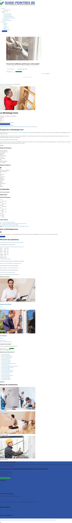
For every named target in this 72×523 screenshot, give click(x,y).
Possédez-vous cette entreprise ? (6, 85)
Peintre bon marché (7, 20)
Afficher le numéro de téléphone (4, 192)
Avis (26, 127)
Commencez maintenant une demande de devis (8, 139)
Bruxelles (5, 23)
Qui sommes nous (7, 10)
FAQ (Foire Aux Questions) (32, 127)
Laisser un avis (2, 236)
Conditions (26, 520)
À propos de (2, 127)
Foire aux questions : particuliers (6, 510)
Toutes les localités (3, 491)
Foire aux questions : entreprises (6, 511)
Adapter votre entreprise (4, 504)
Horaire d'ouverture (22, 127)
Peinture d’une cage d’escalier (9, 18)
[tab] (36, 242)
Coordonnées (15, 127)
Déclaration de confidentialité (17, 520)
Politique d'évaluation (52, 520)
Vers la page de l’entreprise (28, 77)
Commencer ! (11, 348)
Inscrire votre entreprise (4, 500)
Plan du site (9, 520)
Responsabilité (31, 520)
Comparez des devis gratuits (5, 478)
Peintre (3, 12)
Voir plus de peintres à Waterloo (6, 342)
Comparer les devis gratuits (5, 124)
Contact (1, 512)
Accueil (3, 8)
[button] (12, 242)
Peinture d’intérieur (7, 15)
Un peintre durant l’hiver (8, 16)
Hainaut (5, 24)
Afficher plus (2, 381)
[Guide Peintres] (17, 5)
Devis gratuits (4, 31)
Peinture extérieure (7, 14)
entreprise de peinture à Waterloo (17, 132)
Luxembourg (6, 27)
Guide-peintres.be (3, 520)
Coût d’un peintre (5, 19)
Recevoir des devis (3, 498)
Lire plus (1, 145)
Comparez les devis (19, 71)
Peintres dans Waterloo (7, 84)
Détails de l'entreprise (9, 127)
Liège (5, 26)
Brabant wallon (6, 30)
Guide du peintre (5, 11)
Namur (5, 28)
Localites (3, 22)
